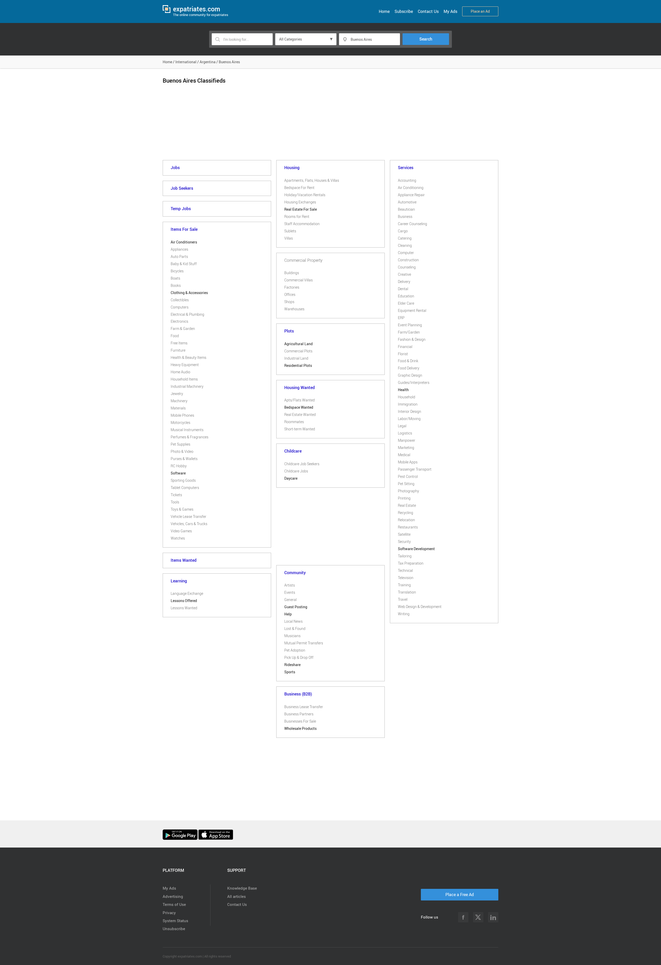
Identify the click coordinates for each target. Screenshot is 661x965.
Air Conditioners (184, 242)
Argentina (208, 61)
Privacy (169, 912)
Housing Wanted (299, 387)
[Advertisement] (330, 126)
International (185, 61)
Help (288, 614)
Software (178, 473)
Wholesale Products (300, 728)
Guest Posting (295, 606)
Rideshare (292, 664)
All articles (236, 896)
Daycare (290, 478)
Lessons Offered (184, 600)
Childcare (293, 451)
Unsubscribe (174, 928)
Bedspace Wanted (298, 407)
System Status (175, 920)
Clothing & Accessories (189, 292)
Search (425, 39)
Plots (289, 331)
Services (405, 167)
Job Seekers (182, 188)
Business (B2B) (298, 694)
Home (384, 11)
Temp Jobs (181, 208)
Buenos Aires (229, 61)
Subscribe (404, 11)
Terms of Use (174, 904)
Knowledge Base (242, 888)
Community (295, 572)
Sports (289, 671)
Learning (179, 581)
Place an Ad (480, 11)
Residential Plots (298, 365)
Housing (292, 167)
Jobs (175, 167)
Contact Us (428, 11)
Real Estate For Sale (300, 209)
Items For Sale (184, 229)
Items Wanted (183, 560)
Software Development (416, 548)
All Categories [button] (290, 39)
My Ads (450, 11)
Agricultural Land (298, 343)
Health (403, 389)
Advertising (173, 896)
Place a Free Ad (459, 894)
